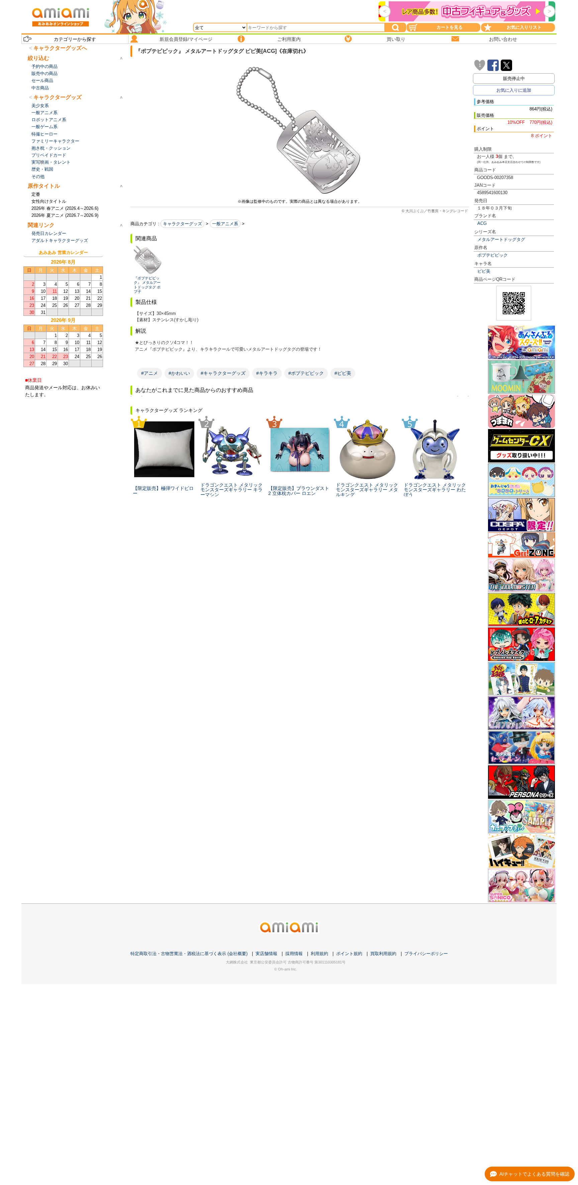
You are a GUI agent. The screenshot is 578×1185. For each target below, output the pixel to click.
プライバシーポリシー (426, 953)
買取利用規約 (383, 953)
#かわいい (179, 373)
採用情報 (294, 953)
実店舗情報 (266, 953)
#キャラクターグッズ (223, 373)
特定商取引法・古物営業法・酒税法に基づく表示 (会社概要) (189, 953)
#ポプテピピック (306, 373)
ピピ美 (483, 271)
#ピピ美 (342, 373)
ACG (482, 223)
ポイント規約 (349, 953)
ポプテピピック (492, 255)
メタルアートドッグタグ (501, 239)
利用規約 (319, 953)
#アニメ (149, 373)
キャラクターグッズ (182, 223)
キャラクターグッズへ (60, 48)
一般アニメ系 (225, 223)
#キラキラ (267, 373)
